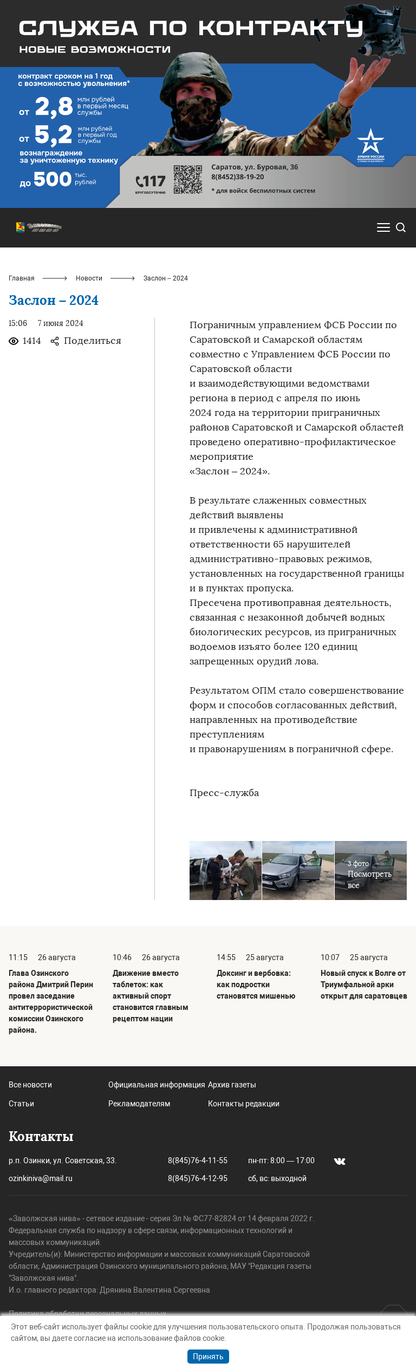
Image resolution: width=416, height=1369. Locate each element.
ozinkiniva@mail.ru (41, 1178)
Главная (22, 278)
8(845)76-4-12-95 (197, 1178)
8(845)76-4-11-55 (197, 1160)
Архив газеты (232, 1084)
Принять (208, 1356)
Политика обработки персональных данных (87, 1313)
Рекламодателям (139, 1103)
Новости (89, 278)
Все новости (30, 1084)
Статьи (21, 1103)
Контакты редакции (244, 1103)
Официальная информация (156, 1084)
